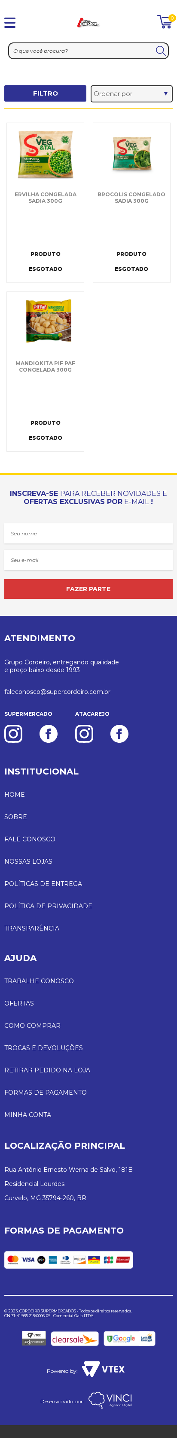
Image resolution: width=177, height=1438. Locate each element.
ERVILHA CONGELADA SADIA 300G (45, 197)
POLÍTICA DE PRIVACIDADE (48, 906)
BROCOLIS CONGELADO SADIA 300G (131, 197)
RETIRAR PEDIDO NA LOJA (47, 1070)
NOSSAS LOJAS (28, 861)
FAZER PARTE (88, 589)
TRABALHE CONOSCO (39, 981)
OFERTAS (19, 1003)
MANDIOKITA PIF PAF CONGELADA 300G (45, 366)
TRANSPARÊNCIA (31, 928)
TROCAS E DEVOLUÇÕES (43, 1048)
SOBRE (15, 817)
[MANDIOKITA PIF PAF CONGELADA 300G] (45, 323)
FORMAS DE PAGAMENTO (45, 1092)
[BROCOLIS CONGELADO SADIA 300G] (131, 155)
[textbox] (88, 50)
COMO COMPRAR (32, 1026)
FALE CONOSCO (29, 839)
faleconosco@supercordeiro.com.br (57, 692)
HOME (14, 795)
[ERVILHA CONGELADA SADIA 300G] (45, 155)
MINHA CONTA (27, 1115)
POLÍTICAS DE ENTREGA (43, 884)
